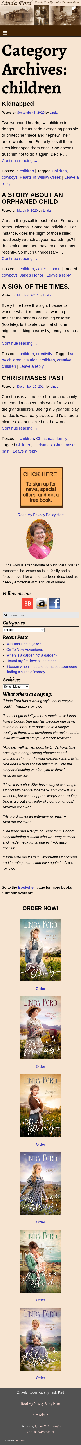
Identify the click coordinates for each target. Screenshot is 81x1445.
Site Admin (40, 1415)
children (27, 171)
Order (40, 1066)
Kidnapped (18, 103)
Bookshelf (27, 887)
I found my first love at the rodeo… (33, 661)
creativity (44, 353)
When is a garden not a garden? (31, 655)
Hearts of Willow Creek (40, 177)
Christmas (45, 438)
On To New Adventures (24, 650)
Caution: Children (39, 360)
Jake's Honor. (48, 269)
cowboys (10, 177)
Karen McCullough (48, 1426)
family (62, 438)
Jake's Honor (31, 275)
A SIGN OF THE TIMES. (36, 286)
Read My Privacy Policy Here (41, 515)
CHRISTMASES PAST (33, 378)
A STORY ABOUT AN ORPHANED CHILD (32, 198)
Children (59, 171)
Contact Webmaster (40, 1432)
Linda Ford (20, 1440)
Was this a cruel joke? (23, 644)
